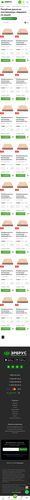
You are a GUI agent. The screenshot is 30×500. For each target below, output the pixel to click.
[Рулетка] (27, 487)
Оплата (15, 407)
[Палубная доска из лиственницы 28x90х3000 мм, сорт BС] (7, 32)
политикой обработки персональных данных (17, 455)
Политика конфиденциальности (15, 427)
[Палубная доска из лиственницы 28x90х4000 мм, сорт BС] (22, 32)
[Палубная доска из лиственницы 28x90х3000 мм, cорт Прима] (7, 223)
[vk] (12, 366)
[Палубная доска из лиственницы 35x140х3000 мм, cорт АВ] (22, 147)
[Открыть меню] (27, 2)
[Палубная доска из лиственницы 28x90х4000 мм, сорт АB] (7, 70)
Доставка (15, 403)
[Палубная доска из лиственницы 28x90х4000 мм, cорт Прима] (22, 185)
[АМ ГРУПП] (15, 354)
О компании (15, 413)
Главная (2, 6)
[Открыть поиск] (23, 2)
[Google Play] (21, 361)
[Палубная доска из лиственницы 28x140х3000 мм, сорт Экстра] (7, 300)
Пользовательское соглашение (15, 429)
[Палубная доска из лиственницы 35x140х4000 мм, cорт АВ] (7, 147)
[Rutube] (21, 366)
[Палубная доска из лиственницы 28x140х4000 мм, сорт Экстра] (22, 300)
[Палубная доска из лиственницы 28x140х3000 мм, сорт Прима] (7, 262)
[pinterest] (8, 366)
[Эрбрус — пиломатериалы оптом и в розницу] (9, 2)
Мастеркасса (20, 463)
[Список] (28, 23)
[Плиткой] (25, 22)
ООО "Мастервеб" (16, 492)
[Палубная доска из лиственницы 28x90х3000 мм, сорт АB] (22, 70)
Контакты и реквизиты (15, 418)
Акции (8, 6)
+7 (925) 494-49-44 (15, 379)
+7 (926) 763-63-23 (15, 385)
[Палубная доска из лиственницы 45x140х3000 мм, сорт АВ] (22, 262)
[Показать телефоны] (19, 2)
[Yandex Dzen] (17, 366)
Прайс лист (15, 411)
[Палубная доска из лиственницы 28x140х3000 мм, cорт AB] (22, 108)
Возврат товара (15, 409)
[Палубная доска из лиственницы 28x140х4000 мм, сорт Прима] (22, 223)
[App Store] (9, 361)
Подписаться (23, 449)
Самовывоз (15, 405)
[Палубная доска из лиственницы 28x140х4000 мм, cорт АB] (7, 108)
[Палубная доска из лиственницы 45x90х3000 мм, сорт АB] (7, 185)
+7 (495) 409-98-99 (15, 382)
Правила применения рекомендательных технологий (15, 431)
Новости (15, 416)
